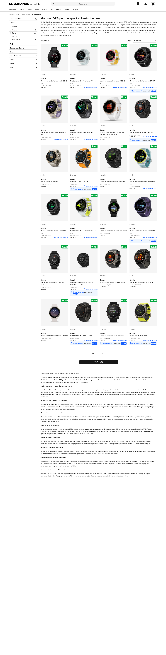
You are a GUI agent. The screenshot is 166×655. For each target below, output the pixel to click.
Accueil (11, 14)
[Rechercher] (53, 4)
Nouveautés (13, 10)
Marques (75, 10)
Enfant (37, 10)
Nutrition (67, 10)
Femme (29, 10)
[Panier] (153, 4)
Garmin (43, 78)
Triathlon (58, 10)
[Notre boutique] (138, 4)
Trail (51, 10)
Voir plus (99, 362)
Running (44, 10)
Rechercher (83, 4)
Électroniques (26, 14)
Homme (22, 10)
